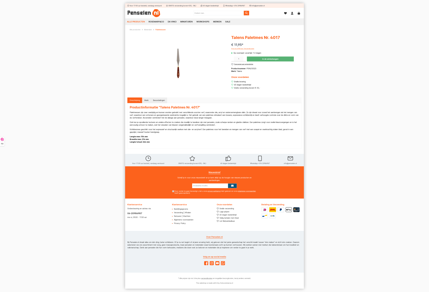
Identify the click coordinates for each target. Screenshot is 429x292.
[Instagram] (211, 263)
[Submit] (232, 185)
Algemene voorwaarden (183, 220)
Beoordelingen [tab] (159, 100)
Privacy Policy (180, 223)
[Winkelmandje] (299, 13)
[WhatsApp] (222, 263)
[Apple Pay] (288, 209)
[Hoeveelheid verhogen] (244, 59)
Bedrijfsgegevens (181, 209)
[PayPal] (280, 209)
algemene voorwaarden (247, 191)
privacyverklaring (214, 191)
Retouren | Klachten (182, 216)
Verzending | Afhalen (182, 212)
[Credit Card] (296, 209)
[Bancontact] (264, 215)
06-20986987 (134, 213)
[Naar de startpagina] (144, 13)
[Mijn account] (292, 13)
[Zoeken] (246, 13)
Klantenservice (179, 204)
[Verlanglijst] (285, 13)
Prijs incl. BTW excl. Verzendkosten (242, 48)
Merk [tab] (146, 100)
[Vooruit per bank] (272, 215)
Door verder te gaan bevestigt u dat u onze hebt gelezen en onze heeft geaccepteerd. (215, 192)
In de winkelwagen (270, 59)
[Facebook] (206, 263)
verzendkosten (206, 278)
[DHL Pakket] (272, 209)
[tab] (134, 100)
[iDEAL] (264, 209)
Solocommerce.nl (226, 283)
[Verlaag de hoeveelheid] (232, 59)
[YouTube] (217, 263)
